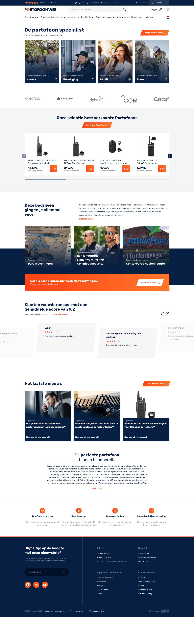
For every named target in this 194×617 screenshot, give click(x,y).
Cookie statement (96, 611)
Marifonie (86, 17)
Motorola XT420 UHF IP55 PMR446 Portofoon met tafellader (148, 162)
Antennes (121, 17)
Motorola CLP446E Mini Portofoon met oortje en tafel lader (113, 162)
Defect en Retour (145, 590)
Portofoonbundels (50, 17)
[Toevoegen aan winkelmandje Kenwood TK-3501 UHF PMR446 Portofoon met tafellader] (53, 168)
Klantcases (136, 17)
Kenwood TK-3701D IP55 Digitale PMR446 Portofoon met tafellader (79, 162)
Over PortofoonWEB (104, 578)
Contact (141, 578)
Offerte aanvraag (145, 594)
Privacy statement (77, 611)
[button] (170, 156)
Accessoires (70, 17)
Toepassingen (102, 590)
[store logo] (41, 9)
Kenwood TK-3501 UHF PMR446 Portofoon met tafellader (42, 161)
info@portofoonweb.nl (147, 557)
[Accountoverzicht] (161, 9)
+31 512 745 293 (143, 553)
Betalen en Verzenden (147, 582)
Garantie (141, 586)
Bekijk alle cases (86, 219)
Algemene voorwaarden (54, 611)
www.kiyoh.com (61, 314)
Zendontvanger (104, 17)
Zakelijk (100, 586)
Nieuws (149, 17)
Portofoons (30, 17)
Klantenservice (142, 3)
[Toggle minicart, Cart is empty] (167, 9)
